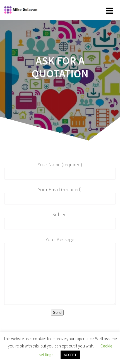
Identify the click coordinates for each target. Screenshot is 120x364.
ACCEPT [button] (70, 355)
